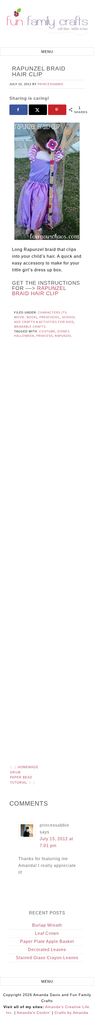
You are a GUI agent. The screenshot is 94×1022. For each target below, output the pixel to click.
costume (47, 331)
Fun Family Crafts (47, 24)
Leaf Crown (47, 933)
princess (44, 335)
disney (63, 331)
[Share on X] (38, 110)
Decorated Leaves (47, 949)
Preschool (49, 317)
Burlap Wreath (47, 925)
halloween (24, 335)
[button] (47, 51)
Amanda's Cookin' (34, 1012)
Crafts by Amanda (71, 1012)
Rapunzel (63, 335)
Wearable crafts (30, 326)
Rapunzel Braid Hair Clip (39, 290)
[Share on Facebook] (18, 110)
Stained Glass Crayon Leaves (47, 957)
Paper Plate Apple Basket (47, 941)
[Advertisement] (47, 551)
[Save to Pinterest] (57, 110)
